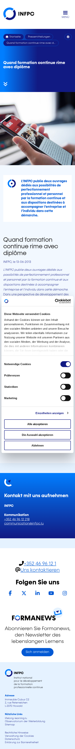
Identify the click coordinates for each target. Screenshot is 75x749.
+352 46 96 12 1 (40, 563)
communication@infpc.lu (24, 523)
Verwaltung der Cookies (19, 736)
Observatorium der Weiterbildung (25, 721)
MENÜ (65, 17)
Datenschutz (12, 739)
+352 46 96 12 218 (17, 519)
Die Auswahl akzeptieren (37, 434)
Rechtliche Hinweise (16, 732)
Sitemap (10, 724)
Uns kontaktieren (40, 570)
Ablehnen (37, 445)
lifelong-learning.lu (16, 718)
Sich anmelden (37, 652)
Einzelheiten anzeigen (49, 412)
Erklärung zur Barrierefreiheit (22, 742)
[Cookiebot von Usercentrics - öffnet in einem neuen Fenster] (55, 301)
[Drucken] (68, 37)
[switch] (65, 375)
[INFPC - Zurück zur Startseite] (21, 15)
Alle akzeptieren (37, 424)
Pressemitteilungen (39, 36)
